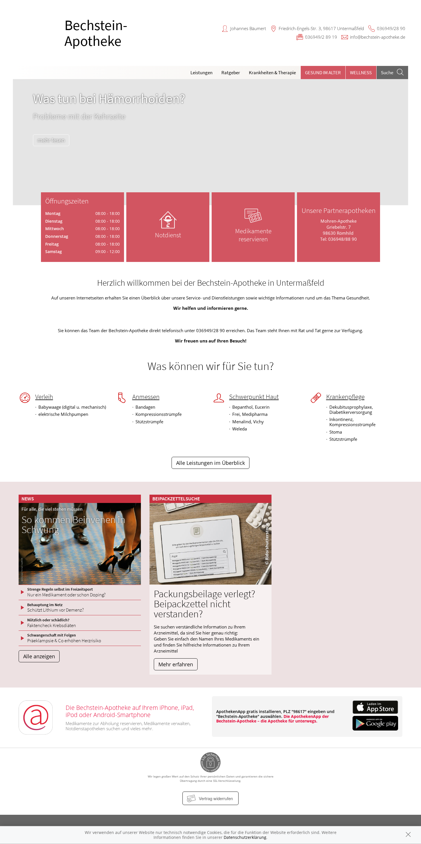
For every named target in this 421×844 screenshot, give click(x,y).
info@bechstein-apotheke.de (377, 37)
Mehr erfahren (175, 664)
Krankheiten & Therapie (272, 72)
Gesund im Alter (323, 72)
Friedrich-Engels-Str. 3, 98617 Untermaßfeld (321, 28)
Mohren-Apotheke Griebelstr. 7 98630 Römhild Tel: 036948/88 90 (338, 230)
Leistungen (201, 72)
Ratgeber (230, 72)
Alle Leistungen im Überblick (210, 462)
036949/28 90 (391, 28)
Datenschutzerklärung (245, 837)
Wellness (361, 72)
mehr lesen (51, 140)
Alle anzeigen (39, 656)
